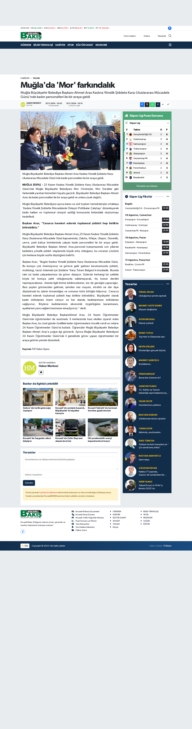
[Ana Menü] (170, 45)
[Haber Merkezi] (29, 368)
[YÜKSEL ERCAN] (130, 294)
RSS (26, 546)
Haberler (25, 78)
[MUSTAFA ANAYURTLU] (130, 458)
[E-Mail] (41, 372)
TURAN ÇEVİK (145, 429)
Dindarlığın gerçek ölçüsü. (152, 350)
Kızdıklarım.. (145, 364)
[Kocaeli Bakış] (31, 36)
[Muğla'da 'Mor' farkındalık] (70, 140)
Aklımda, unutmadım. (150, 432)
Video (147, 36)
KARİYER (60, 45)
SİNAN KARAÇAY (147, 374)
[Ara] (170, 36)
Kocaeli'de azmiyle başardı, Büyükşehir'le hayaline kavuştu (70, 410)
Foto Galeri (130, 36)
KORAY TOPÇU (146, 333)
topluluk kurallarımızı (48, 492)
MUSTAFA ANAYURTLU (150, 456)
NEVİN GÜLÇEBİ (146, 347)
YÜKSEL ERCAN (146, 292)
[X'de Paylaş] (147, 104)
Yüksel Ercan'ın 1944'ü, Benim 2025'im (151, 487)
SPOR (70, 45)
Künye (115, 527)
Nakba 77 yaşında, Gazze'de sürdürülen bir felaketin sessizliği (151, 473)
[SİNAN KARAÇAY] (130, 376)
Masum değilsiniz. (148, 309)
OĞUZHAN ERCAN (148, 468)
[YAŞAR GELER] (130, 403)
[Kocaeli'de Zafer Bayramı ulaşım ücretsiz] (70, 427)
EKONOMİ (101, 45)
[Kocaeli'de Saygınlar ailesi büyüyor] (38, 427)
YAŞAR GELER (145, 401)
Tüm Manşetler (82, 524)
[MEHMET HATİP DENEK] (130, 307)
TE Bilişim (167, 546)
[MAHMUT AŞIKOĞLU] (130, 362)
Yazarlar (162, 36)
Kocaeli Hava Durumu (85, 515)
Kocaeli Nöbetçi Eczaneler (88, 511)
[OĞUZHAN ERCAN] (130, 471)
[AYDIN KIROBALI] (130, 321)
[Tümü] (167, 284)
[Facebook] (23, 531)
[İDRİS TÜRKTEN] (130, 444)
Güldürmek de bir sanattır (152, 419)
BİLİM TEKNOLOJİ (43, 45)
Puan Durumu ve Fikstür (86, 521)
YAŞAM (36, 78)
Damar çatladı (146, 323)
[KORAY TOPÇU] (130, 335)
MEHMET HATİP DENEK (150, 306)
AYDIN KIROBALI (147, 319)
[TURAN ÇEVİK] (130, 430)
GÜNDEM (26, 45)
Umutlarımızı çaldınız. (150, 405)
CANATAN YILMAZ (148, 386)
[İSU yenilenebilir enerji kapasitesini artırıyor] (103, 427)
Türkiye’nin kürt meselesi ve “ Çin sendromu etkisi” (154, 446)
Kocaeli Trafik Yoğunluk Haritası (90, 518)
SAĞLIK (146, 521)
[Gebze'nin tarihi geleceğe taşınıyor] (38, 397)
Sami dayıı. (144, 460)
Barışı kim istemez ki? (150, 378)
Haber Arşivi (81, 530)
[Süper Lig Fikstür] (167, 196)
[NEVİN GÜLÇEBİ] (130, 348)
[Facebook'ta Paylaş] (142, 104)
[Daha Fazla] (158, 104)
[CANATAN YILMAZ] (130, 389)
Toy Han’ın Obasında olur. (152, 337)
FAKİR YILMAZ (145, 482)
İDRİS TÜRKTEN (146, 441)
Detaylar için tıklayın (147, 186)
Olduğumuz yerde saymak (152, 296)
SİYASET (116, 521)
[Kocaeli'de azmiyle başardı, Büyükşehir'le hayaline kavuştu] (70, 397)
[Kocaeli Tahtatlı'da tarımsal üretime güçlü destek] (103, 397)
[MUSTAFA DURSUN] (130, 417)
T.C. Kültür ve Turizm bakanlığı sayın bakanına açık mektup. (153, 391)
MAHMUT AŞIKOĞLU (149, 360)
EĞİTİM (146, 524)
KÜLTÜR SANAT (84, 45)
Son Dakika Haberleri (85, 527)
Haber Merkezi (48, 366)
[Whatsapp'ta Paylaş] (152, 104)
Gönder (29, 483)
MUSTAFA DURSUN (148, 415)
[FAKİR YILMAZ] (130, 485)
